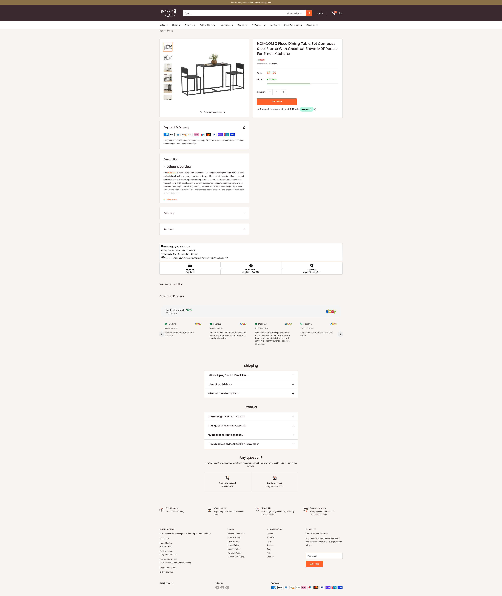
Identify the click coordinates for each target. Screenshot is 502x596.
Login (269, 541)
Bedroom (189, 25)
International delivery (220, 384)
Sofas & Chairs (206, 25)
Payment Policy (234, 553)
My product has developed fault (226, 434)
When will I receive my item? (224, 393)
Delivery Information (236, 533)
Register (270, 545)
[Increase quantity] (283, 92)
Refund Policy (233, 545)
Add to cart (277, 101)
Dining (162, 25)
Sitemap (270, 557)
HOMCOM (261, 60)
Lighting (273, 25)
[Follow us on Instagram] (222, 587)
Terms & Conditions (235, 557)
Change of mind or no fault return (227, 425)
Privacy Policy (233, 541)
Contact (270, 533)
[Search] (309, 13)
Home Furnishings (291, 25)
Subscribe (314, 564)
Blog (268, 549)
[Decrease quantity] (269, 92)
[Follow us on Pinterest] (227, 587)
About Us (311, 25)
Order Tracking (233, 537)
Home (161, 31)
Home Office (225, 25)
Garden (241, 25)
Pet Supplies (257, 25)
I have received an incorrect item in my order (233, 444)
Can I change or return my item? (226, 416)
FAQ (268, 553)
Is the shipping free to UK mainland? (228, 375)
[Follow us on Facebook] (217, 587)
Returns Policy (233, 549)
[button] (260, 344)
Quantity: (261, 92)
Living (174, 25)
